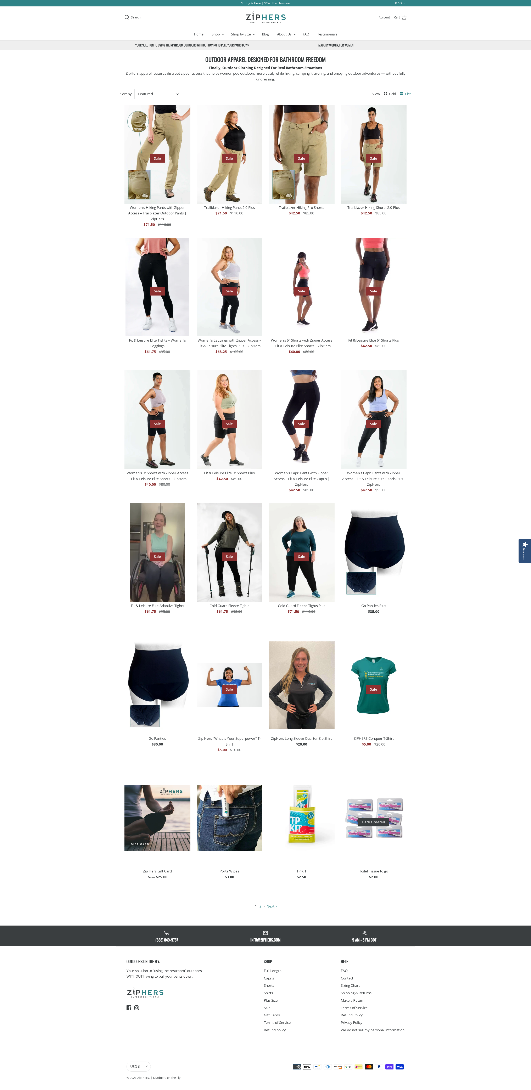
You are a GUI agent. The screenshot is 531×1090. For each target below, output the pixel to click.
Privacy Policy (351, 1022)
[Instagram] (136, 1007)
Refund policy (275, 1030)
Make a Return (352, 1000)
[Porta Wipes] (230, 818)
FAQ (306, 34)
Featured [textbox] (145, 93)
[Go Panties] (157, 685)
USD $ (398, 3)
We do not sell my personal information (372, 1030)
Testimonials (327, 34)
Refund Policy (352, 1015)
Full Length (272, 970)
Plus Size (271, 1000)
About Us (284, 34)
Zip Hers (143, 1078)
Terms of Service (277, 1022)
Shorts (269, 985)
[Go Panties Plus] (374, 552)
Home (198, 34)
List (408, 93)
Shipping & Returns (356, 992)
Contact (347, 978)
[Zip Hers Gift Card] (157, 818)
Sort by (126, 93)
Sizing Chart (350, 985)
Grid (393, 93)
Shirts (268, 992)
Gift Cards (272, 1015)
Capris (269, 978)
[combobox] (157, 94)
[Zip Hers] (265, 17)
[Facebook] (129, 1007)
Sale (267, 1007)
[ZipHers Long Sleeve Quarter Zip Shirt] (302, 685)
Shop (216, 34)
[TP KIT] (302, 818)
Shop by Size (241, 34)
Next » (272, 906)
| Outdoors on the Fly (165, 1078)
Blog (265, 34)
